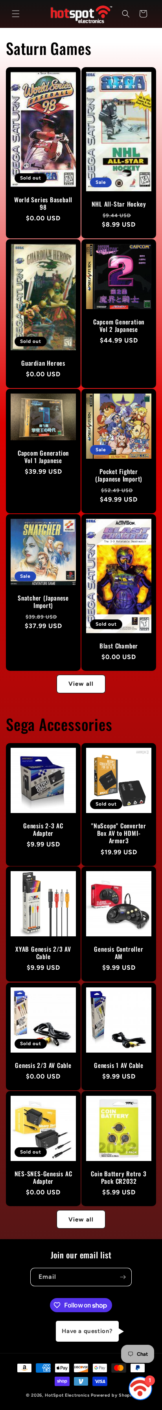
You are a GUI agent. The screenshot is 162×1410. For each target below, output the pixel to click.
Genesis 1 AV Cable (119, 1065)
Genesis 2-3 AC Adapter (43, 829)
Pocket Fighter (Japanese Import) (118, 475)
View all (81, 683)
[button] (15, 13)
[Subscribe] (122, 1277)
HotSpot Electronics (67, 1395)
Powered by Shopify (113, 1395)
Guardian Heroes (43, 363)
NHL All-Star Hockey (119, 204)
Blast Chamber (118, 646)
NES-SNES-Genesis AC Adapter (43, 1177)
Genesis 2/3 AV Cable (43, 1065)
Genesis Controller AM (118, 952)
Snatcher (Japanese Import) (43, 601)
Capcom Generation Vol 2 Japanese (118, 325)
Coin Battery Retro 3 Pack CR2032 (119, 1177)
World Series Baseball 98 (43, 203)
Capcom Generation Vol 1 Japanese (43, 456)
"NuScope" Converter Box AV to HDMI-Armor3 (118, 833)
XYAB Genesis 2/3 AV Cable (43, 952)
